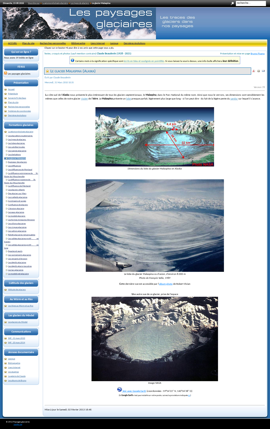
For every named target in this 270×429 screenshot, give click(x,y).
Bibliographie (78, 43)
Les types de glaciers (80, 3)
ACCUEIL (12, 43)
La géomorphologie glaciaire (55, 3)
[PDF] (253, 72)
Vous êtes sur (34, 3)
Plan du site (28, 43)
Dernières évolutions (134, 43)
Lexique (114, 43)
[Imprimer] (258, 72)
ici (189, 395)
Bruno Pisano (258, 53)
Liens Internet (98, 43)
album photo (166, 284)
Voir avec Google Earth (134, 391)
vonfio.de (18, 424)
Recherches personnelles (53, 43)
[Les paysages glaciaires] (5, 74)
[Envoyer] (263, 72)
